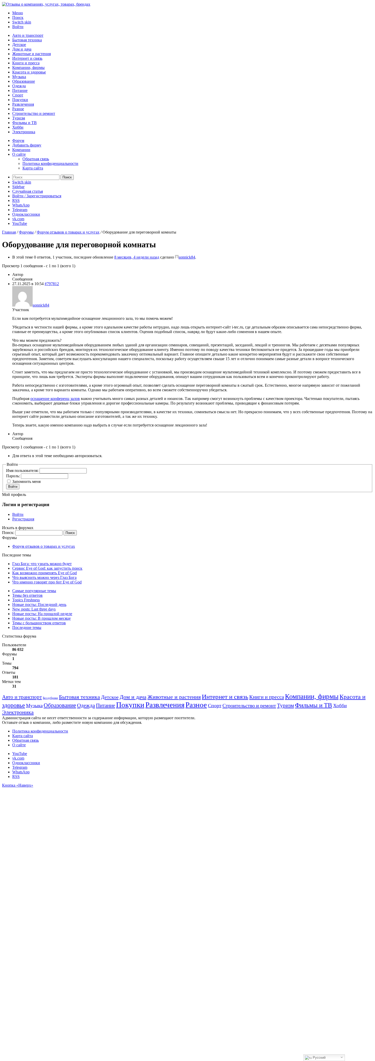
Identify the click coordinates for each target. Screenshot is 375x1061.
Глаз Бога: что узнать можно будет (42, 564)
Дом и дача (21, 49)
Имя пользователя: (23, 470)
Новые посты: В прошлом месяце (41, 618)
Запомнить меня (26, 481)
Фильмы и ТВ (24, 122)
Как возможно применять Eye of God (44, 573)
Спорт (17, 95)
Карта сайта (32, 168)
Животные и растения (31, 54)
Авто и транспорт (27, 35)
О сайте (19, 154)
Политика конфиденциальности (50, 163)
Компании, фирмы (28, 67)
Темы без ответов (27, 595)
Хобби (17, 127)
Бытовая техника (27, 40)
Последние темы (26, 627)
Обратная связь (35, 159)
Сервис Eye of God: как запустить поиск (47, 568)
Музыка (19, 77)
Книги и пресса (26, 63)
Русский (319, 1057)
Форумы (26, 232)
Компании (21, 150)
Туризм (18, 118)
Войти (12, 487)
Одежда (19, 86)
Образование (23, 81)
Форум (18, 140)
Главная (9, 232)
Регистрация (23, 519)
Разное (18, 109)
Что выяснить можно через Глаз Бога (44, 577)
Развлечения (23, 104)
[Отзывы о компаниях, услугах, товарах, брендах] (46, 4)
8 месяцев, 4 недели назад (136, 257)
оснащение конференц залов (55, 398)
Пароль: (13, 476)
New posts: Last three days (34, 609)
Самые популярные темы (34, 591)
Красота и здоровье (29, 72)
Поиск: (8, 532)
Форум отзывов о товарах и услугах (68, 232)
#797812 (52, 284)
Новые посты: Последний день (39, 604)
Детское (19, 44)
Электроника (23, 132)
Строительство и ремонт (33, 113)
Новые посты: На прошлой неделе (42, 614)
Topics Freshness (26, 600)
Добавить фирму (26, 145)
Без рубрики (50, 698)
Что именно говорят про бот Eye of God (47, 582)
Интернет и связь (27, 58)
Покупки (20, 99)
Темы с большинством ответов (39, 623)
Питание (20, 90)
